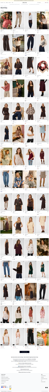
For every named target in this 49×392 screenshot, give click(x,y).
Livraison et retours (3, 381)
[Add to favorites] (11, 12)
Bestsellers (7, 2)
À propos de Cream (43, 375)
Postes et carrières (43, 381)
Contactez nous (3, 375)
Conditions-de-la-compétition (4, 377)
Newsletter (42, 377)
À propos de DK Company (44, 378)
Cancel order (2, 383)
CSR (41, 380)
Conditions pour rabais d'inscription (5, 378)
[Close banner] (47, 0)
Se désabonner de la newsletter (4, 380)
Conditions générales (9, 391)
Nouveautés (2, 2)
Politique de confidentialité (4, 391)
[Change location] (45, 2)
